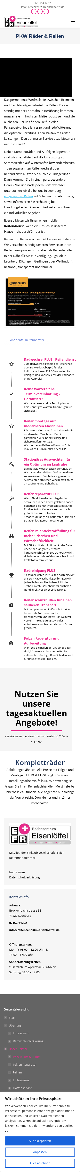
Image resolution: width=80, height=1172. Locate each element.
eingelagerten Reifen (18, 196)
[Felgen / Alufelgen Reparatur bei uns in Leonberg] (40, 648)
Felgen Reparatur (25, 1064)
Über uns (15, 1025)
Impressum (17, 872)
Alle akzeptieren (40, 1141)
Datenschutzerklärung (24, 877)
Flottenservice (22, 1088)
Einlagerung (21, 1080)
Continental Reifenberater (26, 340)
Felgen (17, 1072)
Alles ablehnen (40, 1163)
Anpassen (40, 1152)
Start (12, 1018)
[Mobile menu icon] (73, 21)
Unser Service (18, 1049)
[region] (40, 1132)
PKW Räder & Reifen (27, 1057)
